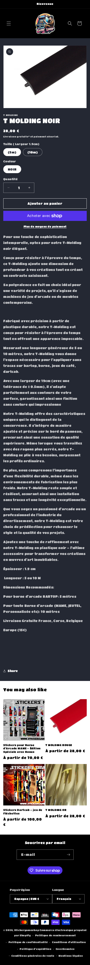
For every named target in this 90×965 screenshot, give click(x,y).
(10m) (33, 152)
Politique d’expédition (35, 948)
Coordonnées (65, 948)
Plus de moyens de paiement (45, 226)
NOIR (12, 169)
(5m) (12, 152)
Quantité (10, 179)
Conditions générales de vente (32, 955)
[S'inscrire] (68, 854)
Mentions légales (71, 955)
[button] (9, 23)
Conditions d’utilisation (69, 942)
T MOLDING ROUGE (58, 744)
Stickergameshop (26, 930)
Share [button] (13, 670)
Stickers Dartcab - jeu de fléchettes (22, 811)
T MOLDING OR (55, 809)
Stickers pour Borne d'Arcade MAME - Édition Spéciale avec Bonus (22, 748)
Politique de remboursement (55, 935)
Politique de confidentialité (28, 942)
